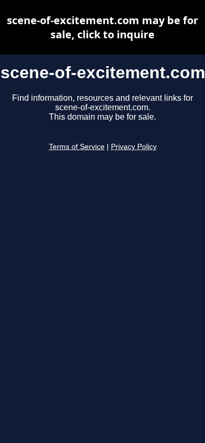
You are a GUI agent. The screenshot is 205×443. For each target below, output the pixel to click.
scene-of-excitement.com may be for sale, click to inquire (102, 27)
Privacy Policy (134, 147)
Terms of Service (77, 147)
